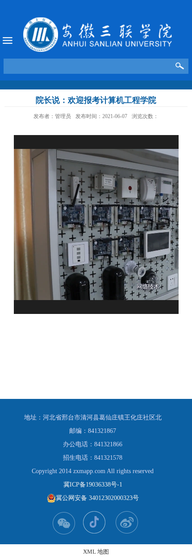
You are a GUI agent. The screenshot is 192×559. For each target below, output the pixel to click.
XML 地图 (96, 551)
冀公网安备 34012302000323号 (97, 498)
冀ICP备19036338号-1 (92, 484)
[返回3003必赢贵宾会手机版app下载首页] (98, 34)
